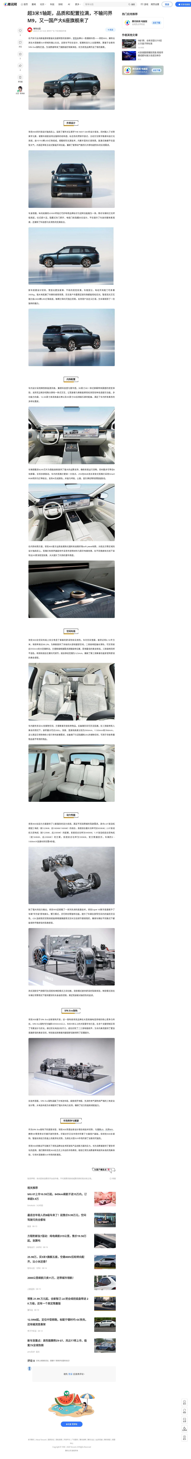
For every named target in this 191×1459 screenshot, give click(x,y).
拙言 (29, 1226)
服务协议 (51, 1440)
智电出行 (31, 1247)
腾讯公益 (91, 1440)
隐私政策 (59, 1440)
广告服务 (75, 1440)
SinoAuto (31, 1205)
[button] (156, 23)
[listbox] (71, 1269)
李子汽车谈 (32, 1331)
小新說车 (31, 1289)
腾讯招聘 (83, 1440)
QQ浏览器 (99, 1440)
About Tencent (41, 1440)
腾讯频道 (107, 1440)
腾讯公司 (68, 1451)
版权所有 (75, 1451)
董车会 (30, 1310)
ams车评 (31, 1352)
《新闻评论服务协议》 (62, 1361)
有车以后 (31, 1268)
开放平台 (67, 1440)
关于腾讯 (31, 1440)
